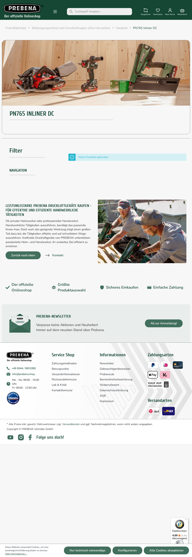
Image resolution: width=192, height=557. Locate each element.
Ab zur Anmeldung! (164, 323)
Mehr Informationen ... (16, 553)
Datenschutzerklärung (114, 390)
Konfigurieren (127, 550)
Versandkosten (71, 424)
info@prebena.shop (23, 374)
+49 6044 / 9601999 (24, 368)
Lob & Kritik (59, 385)
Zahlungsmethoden (64, 363)
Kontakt (57, 255)
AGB (103, 396)
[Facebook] (30, 437)
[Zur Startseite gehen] (23, 10)
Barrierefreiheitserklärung (116, 379)
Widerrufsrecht (109, 385)
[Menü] (55, 11)
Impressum (107, 401)
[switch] (179, 543)
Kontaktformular (62, 390)
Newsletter (107, 363)
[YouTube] (10, 437)
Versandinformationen (66, 374)
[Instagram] (21, 437)
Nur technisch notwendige (87, 550)
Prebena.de (107, 374)
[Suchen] (71, 11)
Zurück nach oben (23, 255)
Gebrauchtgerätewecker (115, 369)
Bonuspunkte (60, 369)
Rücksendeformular (64, 379)
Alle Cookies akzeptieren (166, 550)
